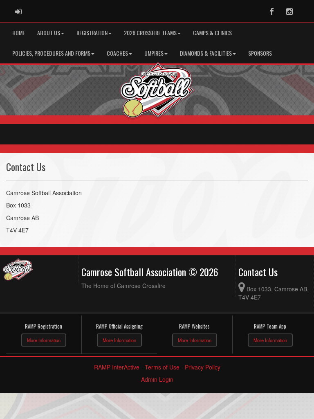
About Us (48, 32)
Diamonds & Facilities (206, 53)
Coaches (117, 53)
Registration (92, 32)
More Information (44, 340)
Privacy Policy (202, 367)
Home (18, 32)
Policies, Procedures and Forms (51, 53)
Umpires (154, 53)
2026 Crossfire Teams (150, 32)
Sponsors (260, 53)
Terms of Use (162, 367)
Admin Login (157, 379)
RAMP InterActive (116, 367)
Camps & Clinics (212, 32)
